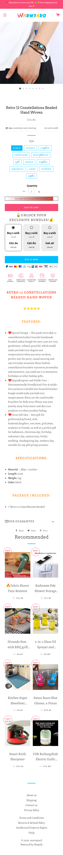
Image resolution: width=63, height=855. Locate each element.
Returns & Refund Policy (31, 823)
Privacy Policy (31, 810)
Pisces (29, 162)
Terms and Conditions (31, 818)
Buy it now (31, 259)
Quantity (32, 185)
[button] (31, 521)
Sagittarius (40, 155)
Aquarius (17, 169)
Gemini (43, 162)
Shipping (31, 800)
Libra (32, 169)
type (31, 141)
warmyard (36, 840)
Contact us (31, 805)
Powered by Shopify (32, 844)
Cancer (45, 148)
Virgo (17, 148)
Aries (31, 176)
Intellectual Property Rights (31, 828)
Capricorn (21, 155)
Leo (17, 162)
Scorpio (46, 169)
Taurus (30, 148)
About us (32, 795)
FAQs (31, 833)
